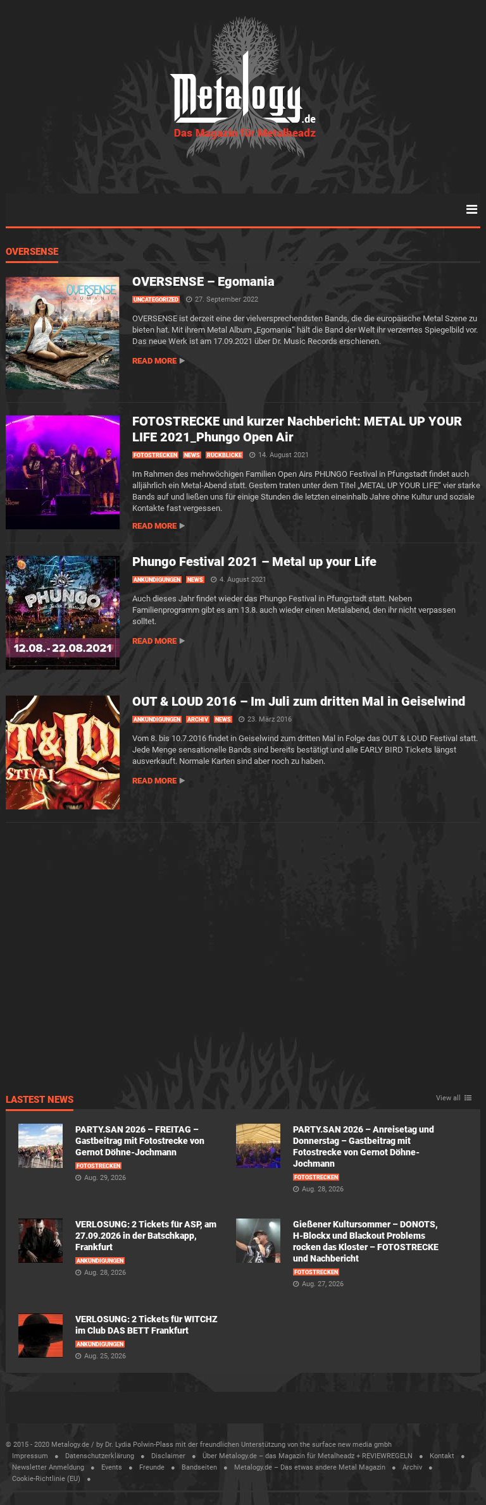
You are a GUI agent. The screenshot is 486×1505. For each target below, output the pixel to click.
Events (111, 1467)
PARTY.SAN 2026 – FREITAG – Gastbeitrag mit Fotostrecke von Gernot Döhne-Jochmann (139, 1140)
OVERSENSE (32, 252)
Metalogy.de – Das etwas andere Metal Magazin (309, 1467)
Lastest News (39, 1100)
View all (448, 1098)
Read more (154, 361)
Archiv (197, 719)
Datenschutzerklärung (99, 1456)
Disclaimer (168, 1456)
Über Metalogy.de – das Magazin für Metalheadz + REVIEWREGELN (307, 1456)
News (192, 455)
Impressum (30, 1456)
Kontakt (442, 1456)
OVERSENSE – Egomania (203, 281)
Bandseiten (199, 1467)
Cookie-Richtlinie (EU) (46, 1479)
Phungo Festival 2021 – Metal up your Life (254, 561)
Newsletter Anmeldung (48, 1467)
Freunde (152, 1467)
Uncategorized (156, 300)
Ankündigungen (157, 580)
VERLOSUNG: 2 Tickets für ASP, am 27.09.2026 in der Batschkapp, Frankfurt (145, 1235)
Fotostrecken (155, 455)
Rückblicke (224, 455)
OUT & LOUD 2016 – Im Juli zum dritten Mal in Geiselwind (298, 701)
